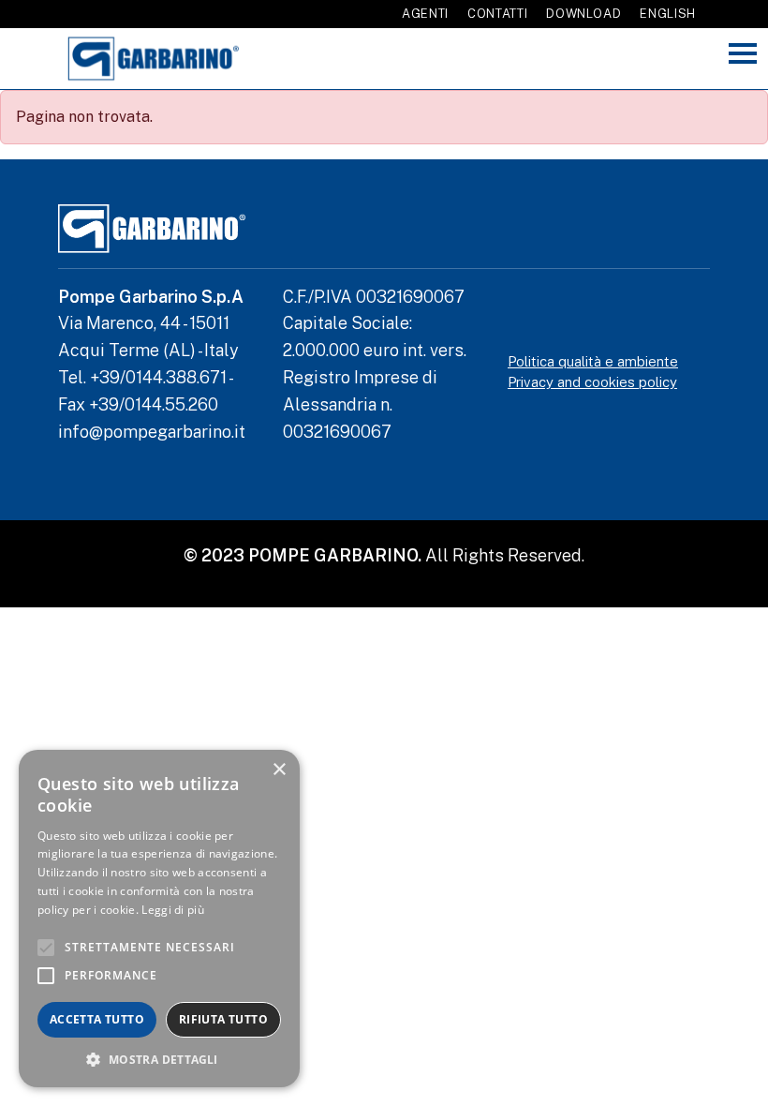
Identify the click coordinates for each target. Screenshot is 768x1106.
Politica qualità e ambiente (593, 361)
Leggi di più (172, 910)
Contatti (497, 14)
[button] (159, 1059)
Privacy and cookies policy (592, 382)
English (668, 14)
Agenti (425, 14)
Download (583, 14)
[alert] (159, 918)
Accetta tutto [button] (97, 1019)
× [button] (279, 770)
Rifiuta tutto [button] (223, 1019)
